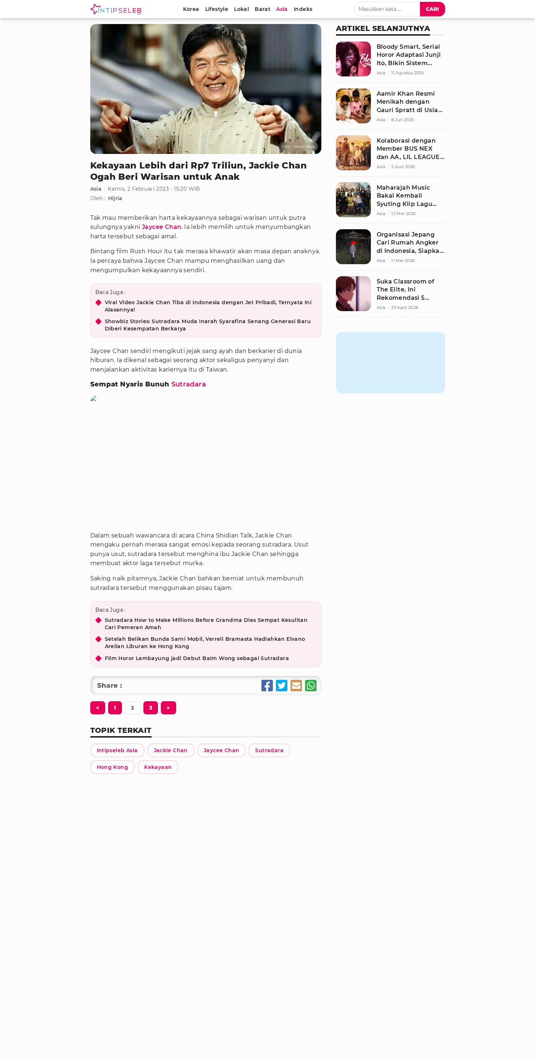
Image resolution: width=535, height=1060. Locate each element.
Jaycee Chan (161, 226)
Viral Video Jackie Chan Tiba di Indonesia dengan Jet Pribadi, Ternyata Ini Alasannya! (208, 306)
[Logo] (117, 9)
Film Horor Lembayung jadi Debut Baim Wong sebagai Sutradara (197, 658)
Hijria (115, 198)
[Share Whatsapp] (311, 685)
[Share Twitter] (282, 685)
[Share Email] (296, 685)
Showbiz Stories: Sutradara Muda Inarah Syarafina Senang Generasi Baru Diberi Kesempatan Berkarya (208, 325)
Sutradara (188, 384)
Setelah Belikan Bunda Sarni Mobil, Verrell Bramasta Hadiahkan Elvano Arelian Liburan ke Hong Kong (205, 643)
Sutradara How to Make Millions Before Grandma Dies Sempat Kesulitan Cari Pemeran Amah (206, 624)
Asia (96, 189)
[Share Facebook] (267, 685)
